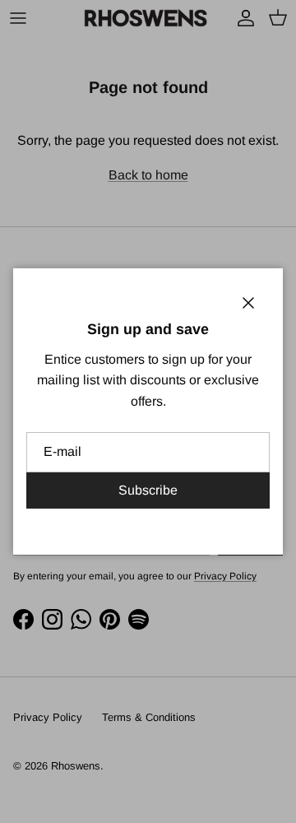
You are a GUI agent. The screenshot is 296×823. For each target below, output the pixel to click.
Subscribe (148, 490)
